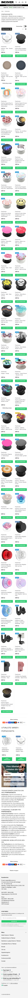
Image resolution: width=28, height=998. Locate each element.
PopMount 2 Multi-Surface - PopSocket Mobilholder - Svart (19, 622)
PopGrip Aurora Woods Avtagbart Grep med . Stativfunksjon (6, 160)
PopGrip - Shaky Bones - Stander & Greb (20, 295)
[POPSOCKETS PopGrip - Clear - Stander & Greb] (7, 39)
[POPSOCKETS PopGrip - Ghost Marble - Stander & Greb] (21, 337)
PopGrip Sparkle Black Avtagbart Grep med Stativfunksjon (20, 401)
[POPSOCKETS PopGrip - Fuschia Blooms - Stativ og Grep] (21, 258)
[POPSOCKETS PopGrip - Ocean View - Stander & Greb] (21, 311)
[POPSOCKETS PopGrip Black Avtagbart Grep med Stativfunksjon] (21, 39)
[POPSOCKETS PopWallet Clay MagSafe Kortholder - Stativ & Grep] (21, 667)
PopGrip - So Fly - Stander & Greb (5, 347)
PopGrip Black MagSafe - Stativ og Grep (21, 537)
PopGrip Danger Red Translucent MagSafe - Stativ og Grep (6, 566)
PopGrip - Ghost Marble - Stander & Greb (21, 347)
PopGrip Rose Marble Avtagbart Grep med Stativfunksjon (6, 215)
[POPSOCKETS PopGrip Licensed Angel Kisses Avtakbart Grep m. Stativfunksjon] (7, 527)
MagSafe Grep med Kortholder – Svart (5, 677)
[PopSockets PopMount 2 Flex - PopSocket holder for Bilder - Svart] (21, 639)
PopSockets (7, 11)
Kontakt (3, 961)
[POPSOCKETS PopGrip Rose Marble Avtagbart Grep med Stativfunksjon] (7, 204)
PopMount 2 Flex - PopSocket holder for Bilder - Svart (20, 650)
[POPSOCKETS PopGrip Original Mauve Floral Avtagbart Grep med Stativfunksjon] (7, 121)
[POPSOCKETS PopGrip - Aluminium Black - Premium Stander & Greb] (21, 471)
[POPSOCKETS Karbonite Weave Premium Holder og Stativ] (21, 445)
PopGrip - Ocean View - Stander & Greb (20, 321)
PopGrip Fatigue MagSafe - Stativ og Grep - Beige (7, 76)
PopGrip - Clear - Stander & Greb (7, 49)
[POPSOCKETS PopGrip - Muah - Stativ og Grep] (7, 258)
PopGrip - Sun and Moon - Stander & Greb (20, 131)
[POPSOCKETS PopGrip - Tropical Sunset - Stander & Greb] (21, 364)
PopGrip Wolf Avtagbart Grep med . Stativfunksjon (7, 187)
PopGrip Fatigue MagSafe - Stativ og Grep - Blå (21, 76)
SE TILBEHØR (14, 784)
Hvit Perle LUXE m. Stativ (7, 508)
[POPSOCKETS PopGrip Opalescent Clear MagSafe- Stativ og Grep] (21, 583)
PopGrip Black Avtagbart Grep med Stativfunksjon (20, 49)
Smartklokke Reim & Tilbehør (8, 943)
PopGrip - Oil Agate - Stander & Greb (5, 400)
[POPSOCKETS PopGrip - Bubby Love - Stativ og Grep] (21, 232)
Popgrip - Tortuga (5, 373)
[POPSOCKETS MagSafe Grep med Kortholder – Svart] (7, 667)
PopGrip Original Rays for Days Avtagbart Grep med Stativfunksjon (7, 104)
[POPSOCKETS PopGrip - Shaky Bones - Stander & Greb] (21, 284)
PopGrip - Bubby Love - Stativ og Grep (20, 242)
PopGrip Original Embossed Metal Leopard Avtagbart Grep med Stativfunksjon (7, 705)
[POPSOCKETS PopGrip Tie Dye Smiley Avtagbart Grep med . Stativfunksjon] (21, 204)
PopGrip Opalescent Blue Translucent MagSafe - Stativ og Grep (7, 622)
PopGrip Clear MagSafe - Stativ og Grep (21, 565)
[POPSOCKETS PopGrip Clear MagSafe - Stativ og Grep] (21, 555)
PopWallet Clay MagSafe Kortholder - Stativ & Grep (21, 677)
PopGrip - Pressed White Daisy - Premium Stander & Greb (6, 482)
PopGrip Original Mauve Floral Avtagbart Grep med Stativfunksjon (6, 132)
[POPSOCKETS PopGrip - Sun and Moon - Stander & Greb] (21, 121)
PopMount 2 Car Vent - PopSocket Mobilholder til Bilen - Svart (7, 650)
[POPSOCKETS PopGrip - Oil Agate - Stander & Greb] (7, 390)
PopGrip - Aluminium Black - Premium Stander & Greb (20, 482)
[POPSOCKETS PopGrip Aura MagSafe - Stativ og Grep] (7, 583)
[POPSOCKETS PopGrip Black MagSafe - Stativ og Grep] (21, 527)
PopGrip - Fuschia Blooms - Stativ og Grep (20, 268)
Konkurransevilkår (6, 958)
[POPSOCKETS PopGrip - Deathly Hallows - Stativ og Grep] (7, 418)
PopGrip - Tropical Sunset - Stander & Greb (21, 374)
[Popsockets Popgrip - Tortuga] (7, 364)
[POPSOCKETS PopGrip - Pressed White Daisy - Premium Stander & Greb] (7, 471)
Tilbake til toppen (14, 870)
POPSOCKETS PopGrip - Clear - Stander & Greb (20, 751)
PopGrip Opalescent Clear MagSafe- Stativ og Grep (20, 594)
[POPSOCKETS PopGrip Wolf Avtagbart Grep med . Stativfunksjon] (7, 177)
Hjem (2, 11)
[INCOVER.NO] (7, 2)
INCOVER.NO (7, 994)
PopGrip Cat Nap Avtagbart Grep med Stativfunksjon (19, 160)
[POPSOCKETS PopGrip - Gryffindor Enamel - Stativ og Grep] (21, 418)
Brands (3, 946)
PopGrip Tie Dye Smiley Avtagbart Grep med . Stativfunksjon (20, 215)
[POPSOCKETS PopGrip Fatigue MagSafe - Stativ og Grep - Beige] (7, 65)
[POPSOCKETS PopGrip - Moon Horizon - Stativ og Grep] (7, 311)
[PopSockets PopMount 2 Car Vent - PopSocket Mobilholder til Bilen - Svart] (7, 639)
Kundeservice (4, 955)
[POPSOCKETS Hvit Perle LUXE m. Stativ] (7, 499)
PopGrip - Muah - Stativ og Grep (6, 268)
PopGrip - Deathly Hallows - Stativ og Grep (6, 428)
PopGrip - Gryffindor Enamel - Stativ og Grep (20, 428)
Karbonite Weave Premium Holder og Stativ (21, 455)
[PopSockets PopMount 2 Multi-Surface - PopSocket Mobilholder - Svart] (21, 611)
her (22, 926)
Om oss (3, 949)
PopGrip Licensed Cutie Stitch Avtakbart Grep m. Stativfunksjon (20, 510)
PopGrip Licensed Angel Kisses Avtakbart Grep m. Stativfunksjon (7, 538)
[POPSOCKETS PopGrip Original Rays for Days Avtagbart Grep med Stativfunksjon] (7, 93)
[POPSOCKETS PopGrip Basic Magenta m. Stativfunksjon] (7, 445)
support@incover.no (10, 880)
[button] (22, 2)
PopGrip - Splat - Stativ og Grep (6, 295)
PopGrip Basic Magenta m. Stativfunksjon (6, 455)
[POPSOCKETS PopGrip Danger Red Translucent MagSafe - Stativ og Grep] (7, 555)
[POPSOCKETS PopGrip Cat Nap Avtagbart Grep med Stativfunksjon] (21, 149)
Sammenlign (19, 26)
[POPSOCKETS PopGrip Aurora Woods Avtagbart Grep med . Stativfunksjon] (7, 149)
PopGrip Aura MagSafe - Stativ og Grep (6, 593)
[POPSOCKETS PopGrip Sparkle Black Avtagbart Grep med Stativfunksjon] (21, 390)
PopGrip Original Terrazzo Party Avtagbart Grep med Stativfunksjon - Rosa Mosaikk (21, 105)
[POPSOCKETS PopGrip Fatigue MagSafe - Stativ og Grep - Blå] (21, 65)
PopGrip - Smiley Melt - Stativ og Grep (6, 242)
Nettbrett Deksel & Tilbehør (8, 938)
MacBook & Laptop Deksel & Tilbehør (11, 941)
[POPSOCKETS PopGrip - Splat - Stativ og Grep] (7, 284)
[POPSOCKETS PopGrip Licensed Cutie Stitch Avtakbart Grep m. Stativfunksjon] (21, 499)
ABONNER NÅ (14, 921)
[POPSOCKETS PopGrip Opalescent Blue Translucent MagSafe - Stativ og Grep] (7, 611)
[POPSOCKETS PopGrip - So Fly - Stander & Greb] (7, 337)
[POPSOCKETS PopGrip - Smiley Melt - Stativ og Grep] (7, 232)
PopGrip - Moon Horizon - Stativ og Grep (7, 321)
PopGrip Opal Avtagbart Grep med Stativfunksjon (20, 187)
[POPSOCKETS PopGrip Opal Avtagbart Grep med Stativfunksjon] (21, 177)
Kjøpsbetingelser (5, 952)
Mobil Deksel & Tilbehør (7, 935)
